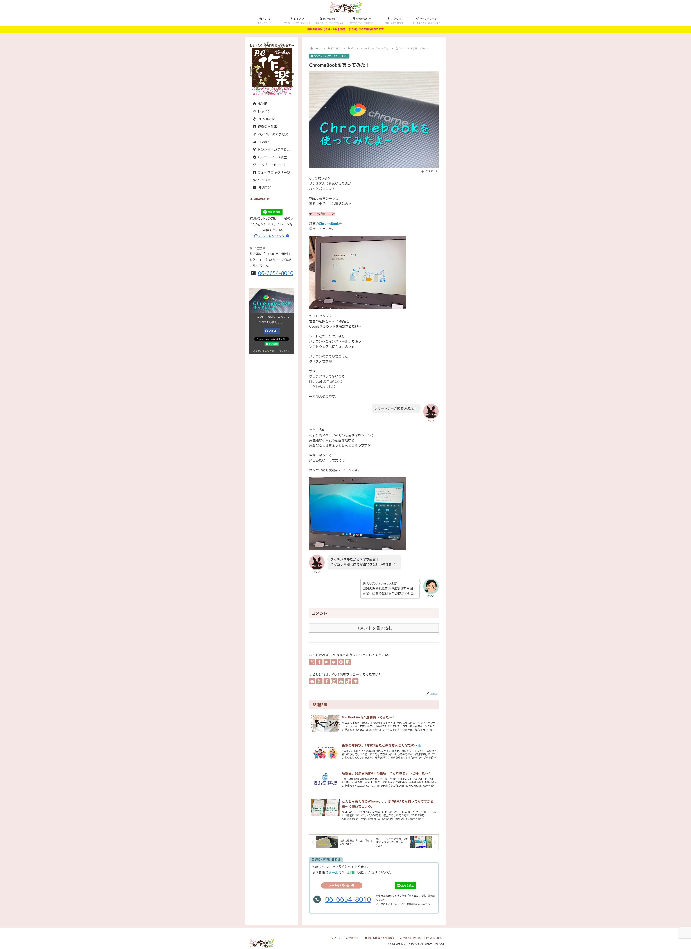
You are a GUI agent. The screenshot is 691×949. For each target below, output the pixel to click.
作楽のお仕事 (267, 126)
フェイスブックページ (273, 172)
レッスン (264, 111)
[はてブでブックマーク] (327, 662)
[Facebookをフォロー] (327, 681)
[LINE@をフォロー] (355, 681)
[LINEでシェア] (334, 662)
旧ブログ (264, 187)
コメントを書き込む (374, 628)
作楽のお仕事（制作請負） (380, 937)
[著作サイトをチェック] (312, 681)
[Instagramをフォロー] (334, 681)
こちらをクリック (272, 236)
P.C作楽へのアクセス (272, 134)
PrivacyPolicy (434, 937)
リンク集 (264, 180)
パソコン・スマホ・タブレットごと (331, 56)
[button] (348, 662)
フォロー (273, 330)
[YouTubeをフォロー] (341, 681)
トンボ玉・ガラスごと (273, 149)
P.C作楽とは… (267, 119)
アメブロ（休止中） (272, 165)
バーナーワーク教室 (272, 157)
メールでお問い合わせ (341, 885)
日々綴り (264, 142)
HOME (262, 104)
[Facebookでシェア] (319, 662)
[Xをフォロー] (319, 681)
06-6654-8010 (348, 899)
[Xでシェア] (312, 662)
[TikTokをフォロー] (348, 681)
